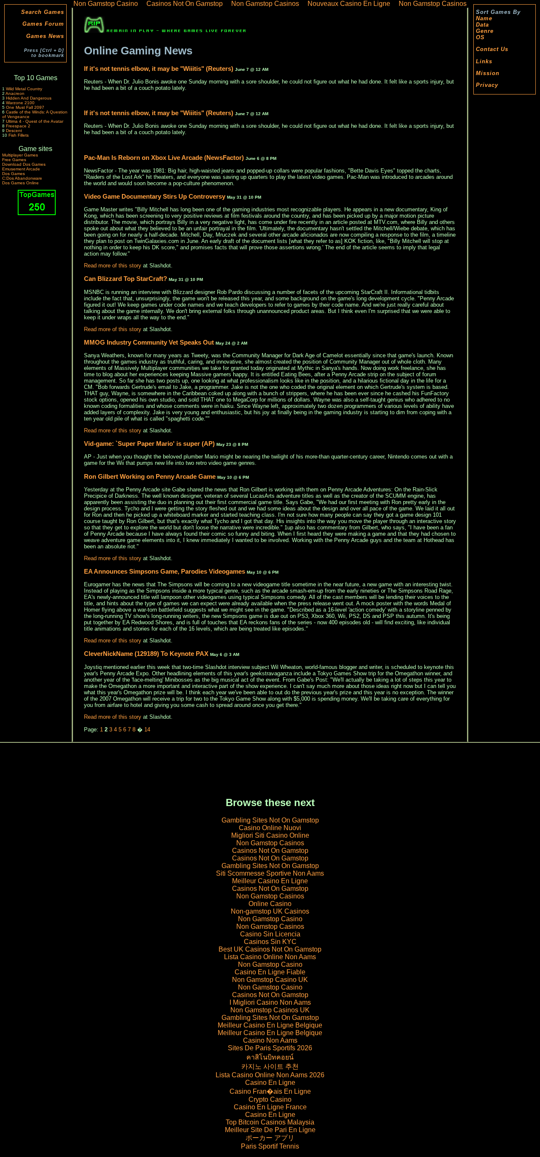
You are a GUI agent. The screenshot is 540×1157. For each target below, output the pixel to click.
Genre (485, 31)
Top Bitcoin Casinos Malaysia (270, 1122)
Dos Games (13, 173)
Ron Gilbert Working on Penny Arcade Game (150, 476)
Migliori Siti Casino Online (270, 835)
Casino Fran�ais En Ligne (270, 1091)
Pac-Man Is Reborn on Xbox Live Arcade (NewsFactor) (165, 157)
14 (147, 729)
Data (482, 25)
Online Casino (270, 903)
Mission (488, 73)
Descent (14, 130)
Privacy (487, 85)
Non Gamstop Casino (270, 918)
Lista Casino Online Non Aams (270, 956)
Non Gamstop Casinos (270, 843)
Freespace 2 (18, 126)
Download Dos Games (24, 164)
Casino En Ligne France (270, 1107)
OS (480, 37)
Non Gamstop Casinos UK (270, 1010)
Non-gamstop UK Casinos (270, 911)
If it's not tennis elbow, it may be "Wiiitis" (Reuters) (159, 68)
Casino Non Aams (270, 1040)
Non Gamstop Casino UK (270, 979)
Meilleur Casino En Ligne (270, 881)
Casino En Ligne (270, 1082)
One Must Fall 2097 (25, 107)
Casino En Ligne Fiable (270, 972)
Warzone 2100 (20, 102)
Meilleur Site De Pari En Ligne (270, 1129)
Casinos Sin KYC (270, 941)
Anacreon (14, 93)
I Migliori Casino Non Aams (270, 1002)
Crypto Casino (270, 1099)
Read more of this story (112, 265)
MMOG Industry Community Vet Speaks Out (149, 342)
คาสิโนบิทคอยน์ (270, 1057)
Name (484, 18)
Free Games (14, 159)
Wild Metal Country (24, 88)
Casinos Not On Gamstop (270, 850)
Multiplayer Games (20, 155)
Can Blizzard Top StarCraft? (125, 278)
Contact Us (492, 49)
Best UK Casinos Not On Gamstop (270, 949)
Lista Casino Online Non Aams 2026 (270, 1075)
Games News (45, 36)
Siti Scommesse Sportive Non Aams (270, 873)
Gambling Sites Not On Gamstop (270, 820)
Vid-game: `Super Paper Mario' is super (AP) (150, 443)
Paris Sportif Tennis (270, 1146)
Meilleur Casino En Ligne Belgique (270, 1025)
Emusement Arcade (21, 169)
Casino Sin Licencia (270, 934)
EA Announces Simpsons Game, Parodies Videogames (164, 571)
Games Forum (43, 24)
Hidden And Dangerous (28, 98)
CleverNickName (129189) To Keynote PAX (146, 653)
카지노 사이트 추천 (270, 1066)
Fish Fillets (18, 135)
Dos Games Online (20, 183)
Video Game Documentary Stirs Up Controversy (154, 196)
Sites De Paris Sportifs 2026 (270, 1048)
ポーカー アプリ (270, 1137)
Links (484, 61)
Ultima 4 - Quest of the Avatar (34, 121)
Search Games (42, 12)
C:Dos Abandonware (22, 178)
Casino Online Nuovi (270, 827)
